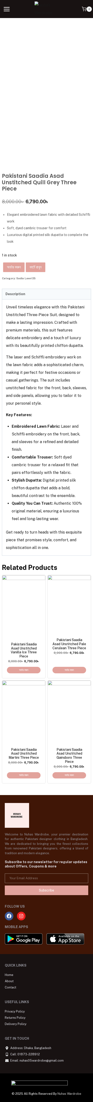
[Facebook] (9, 916)
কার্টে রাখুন (35, 267)
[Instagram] (21, 916)
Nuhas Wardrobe (69, 1094)
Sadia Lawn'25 (26, 278)
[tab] (46, 294)
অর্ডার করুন (14, 267)
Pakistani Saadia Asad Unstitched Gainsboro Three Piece (69, 756)
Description (15, 294)
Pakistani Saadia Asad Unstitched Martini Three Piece (24, 754)
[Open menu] (6, 9)
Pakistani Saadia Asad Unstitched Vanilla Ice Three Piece (24, 650)
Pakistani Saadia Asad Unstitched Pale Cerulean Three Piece (69, 644)
